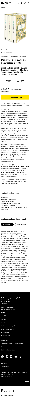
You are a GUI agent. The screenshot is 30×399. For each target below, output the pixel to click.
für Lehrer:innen (5, 323)
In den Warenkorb (16, 97)
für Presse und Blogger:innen (9, 326)
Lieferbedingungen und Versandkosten (12, 343)
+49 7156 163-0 (10, 307)
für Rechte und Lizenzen (8, 329)
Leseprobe (5, 49)
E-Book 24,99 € (22, 81)
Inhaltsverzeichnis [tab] (21, 224)
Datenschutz (4, 347)
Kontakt (3, 312)
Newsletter (4, 316)
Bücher (4, 7)
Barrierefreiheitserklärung (8, 350)
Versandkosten (5, 91)
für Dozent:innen (5, 335)
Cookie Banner (5, 366)
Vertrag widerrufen (5, 376)
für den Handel (5, 332)
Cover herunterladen (7, 52)
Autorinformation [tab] (7, 224)
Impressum (4, 363)
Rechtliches (4, 340)
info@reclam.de (10, 309)
